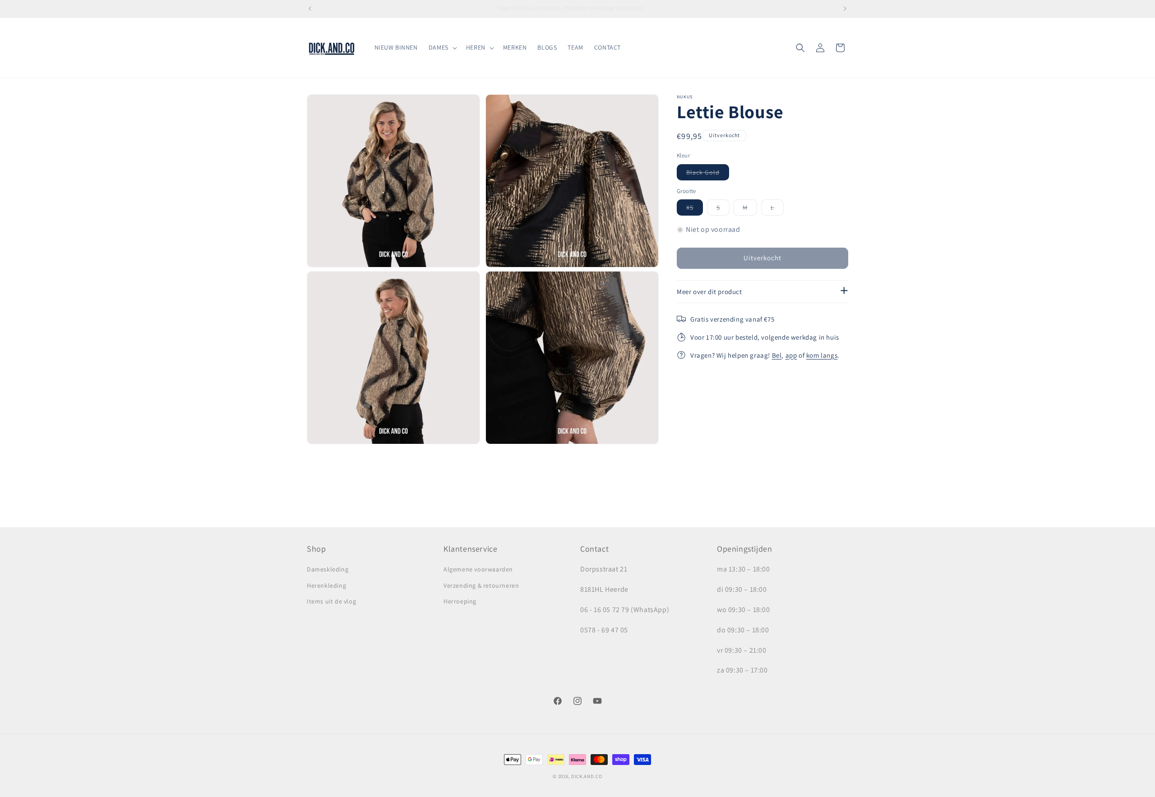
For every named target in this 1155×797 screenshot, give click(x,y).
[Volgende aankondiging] (845, 8)
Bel (777, 355)
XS (694, 209)
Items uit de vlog (331, 601)
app (791, 355)
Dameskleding (327, 570)
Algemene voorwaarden (478, 570)
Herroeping (460, 601)
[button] (442, 47)
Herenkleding (326, 585)
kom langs (821, 355)
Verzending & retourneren (481, 585)
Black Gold (707, 174)
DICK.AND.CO (586, 776)
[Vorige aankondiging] (310, 8)
